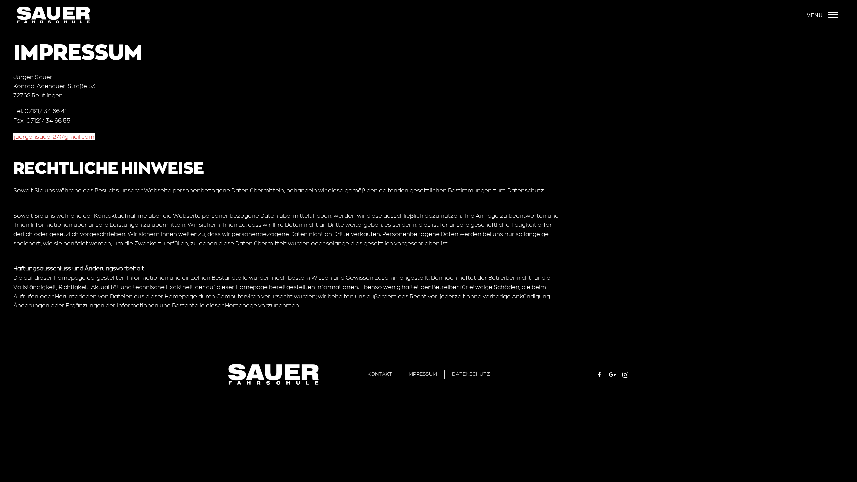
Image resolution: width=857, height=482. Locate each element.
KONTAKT (379, 374)
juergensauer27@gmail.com (54, 137)
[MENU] (833, 15)
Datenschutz (471, 374)
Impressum (422, 374)
